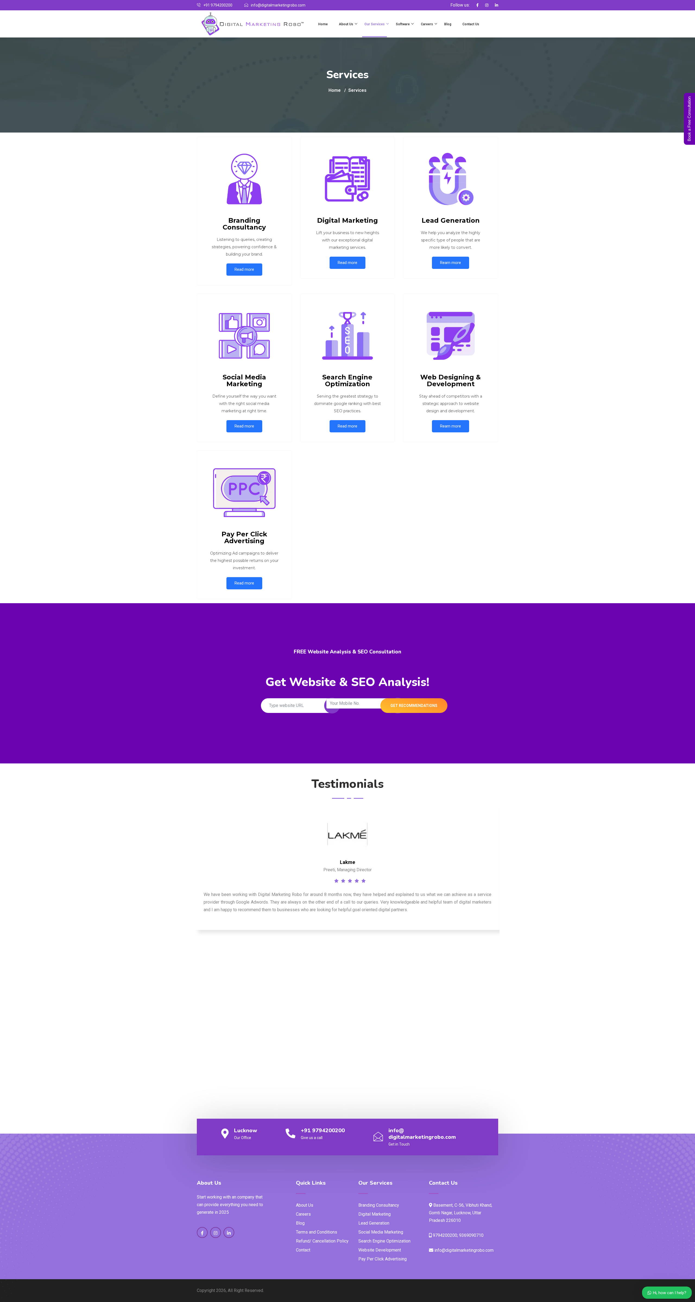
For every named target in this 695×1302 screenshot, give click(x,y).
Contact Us (470, 24)
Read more (244, 269)
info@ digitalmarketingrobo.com (422, 1134)
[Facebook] (475, 5)
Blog (447, 24)
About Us (346, 24)
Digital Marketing (374, 1214)
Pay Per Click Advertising (382, 1259)
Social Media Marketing (380, 1232)
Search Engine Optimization (384, 1241)
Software (403, 24)
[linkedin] (493, 5)
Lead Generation (373, 1223)
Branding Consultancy (378, 1205)
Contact (303, 1250)
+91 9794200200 (323, 1130)
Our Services (374, 24)
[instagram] (484, 5)
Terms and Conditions (316, 1232)
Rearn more (450, 262)
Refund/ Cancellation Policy (322, 1241)
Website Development (379, 1250)
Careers (427, 24)
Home (323, 24)
